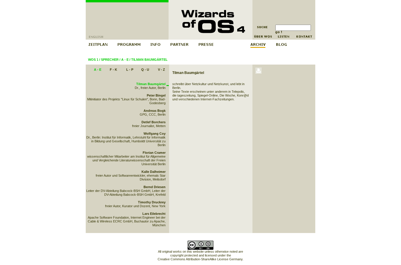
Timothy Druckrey (152, 202)
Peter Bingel (156, 95)
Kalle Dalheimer (153, 171)
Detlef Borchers (153, 122)
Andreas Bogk (155, 110)
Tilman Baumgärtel (149, 59)
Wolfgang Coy (155, 133)
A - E (125, 59)
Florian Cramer (154, 152)
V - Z (161, 69)
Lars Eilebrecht (154, 213)
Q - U (145, 69)
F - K (113, 69)
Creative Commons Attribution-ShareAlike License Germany (200, 259)
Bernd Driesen (155, 187)
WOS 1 (93, 59)
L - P (129, 69)
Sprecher (110, 59)
